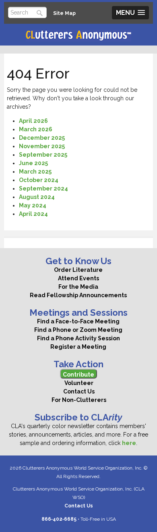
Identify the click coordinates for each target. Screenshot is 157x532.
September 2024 (43, 188)
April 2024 (33, 214)
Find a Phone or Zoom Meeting (78, 330)
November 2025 (42, 146)
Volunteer (78, 383)
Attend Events (78, 278)
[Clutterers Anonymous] (78, 35)
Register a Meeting (78, 347)
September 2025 (43, 154)
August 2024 (37, 197)
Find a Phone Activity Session (78, 338)
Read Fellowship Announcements (78, 295)
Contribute (78, 374)
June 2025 (33, 163)
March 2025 (35, 171)
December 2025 (42, 138)
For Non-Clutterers (78, 400)
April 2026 (33, 121)
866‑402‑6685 (58, 519)
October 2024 (38, 180)
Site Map (64, 13)
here (129, 443)
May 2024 (32, 205)
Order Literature (78, 270)
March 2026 (35, 129)
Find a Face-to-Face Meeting (78, 321)
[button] (130, 12)
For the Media (78, 287)
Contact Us (78, 391)
